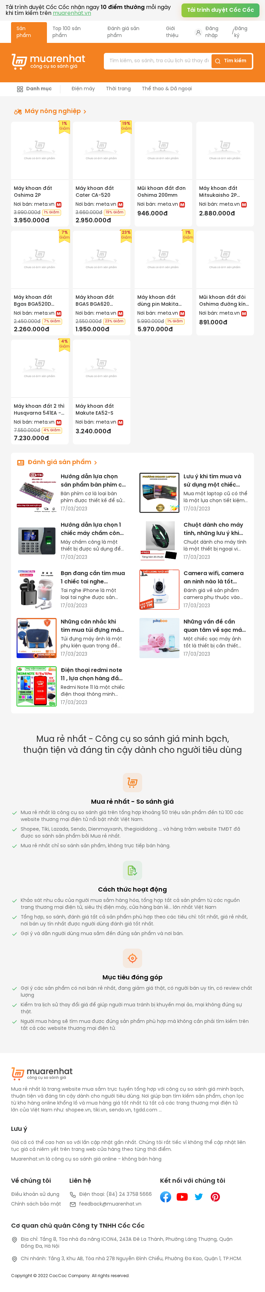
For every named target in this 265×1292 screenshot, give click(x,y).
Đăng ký (240, 32)
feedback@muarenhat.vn (110, 1204)
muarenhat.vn (72, 13)
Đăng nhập (211, 32)
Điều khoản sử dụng (35, 1194)
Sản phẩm (24, 32)
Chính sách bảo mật (36, 1204)
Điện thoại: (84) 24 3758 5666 (115, 1194)
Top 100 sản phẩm (66, 32)
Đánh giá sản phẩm (123, 32)
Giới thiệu (172, 32)
